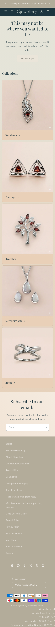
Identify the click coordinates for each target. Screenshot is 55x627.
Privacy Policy (12, 527)
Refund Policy (13, 520)
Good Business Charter (17, 513)
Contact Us (11, 477)
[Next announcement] (49, 4)
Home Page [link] (27, 58)
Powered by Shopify (36, 606)
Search (9, 443)
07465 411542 (47, 617)
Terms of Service (14, 533)
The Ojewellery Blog (15, 450)
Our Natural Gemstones (17, 463)
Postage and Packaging (17, 483)
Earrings (10, 197)
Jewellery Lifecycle (15, 490)
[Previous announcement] (5, 4)
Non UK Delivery (14, 546)
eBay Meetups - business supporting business (24, 505)
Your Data (11, 540)
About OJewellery (14, 457)
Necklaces (11, 135)
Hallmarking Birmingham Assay (21, 496)
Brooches (11, 258)
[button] (6, 11)
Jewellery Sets (13, 320)
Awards (9, 553)
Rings (8, 382)
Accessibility (12, 470)
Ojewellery (22, 606)
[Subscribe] (46, 427)
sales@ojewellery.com (43, 613)
